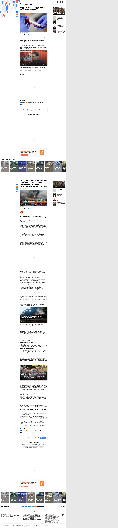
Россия (27, 444)
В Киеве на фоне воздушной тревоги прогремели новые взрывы (60, 18)
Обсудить (43, 437)
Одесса (44, 444)
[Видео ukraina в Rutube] (42, 506)
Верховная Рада (35, 447)
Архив (32, 511)
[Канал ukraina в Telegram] (31, 506)
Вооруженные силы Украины (28, 447)
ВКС (41, 444)
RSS (34, 511)
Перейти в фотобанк (28, 32)
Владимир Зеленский (34, 444)
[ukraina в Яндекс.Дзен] (38, 506)
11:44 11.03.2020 (22, 11)
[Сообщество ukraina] (28, 506)
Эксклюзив (23, 444)
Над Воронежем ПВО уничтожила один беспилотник (60, 22)
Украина (30, 444)
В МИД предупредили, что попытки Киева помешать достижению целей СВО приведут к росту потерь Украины (61, 31)
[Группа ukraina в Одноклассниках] (35, 506)
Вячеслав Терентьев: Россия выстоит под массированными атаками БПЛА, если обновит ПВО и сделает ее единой (61, 26)
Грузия (33, 116)
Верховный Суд (40, 447)
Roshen (39, 444)
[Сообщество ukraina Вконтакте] (24, 506)
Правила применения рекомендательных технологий (32, 519)
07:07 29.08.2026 (22, 188)
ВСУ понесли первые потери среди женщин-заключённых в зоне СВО (58, 13)
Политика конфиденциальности (28, 518)
